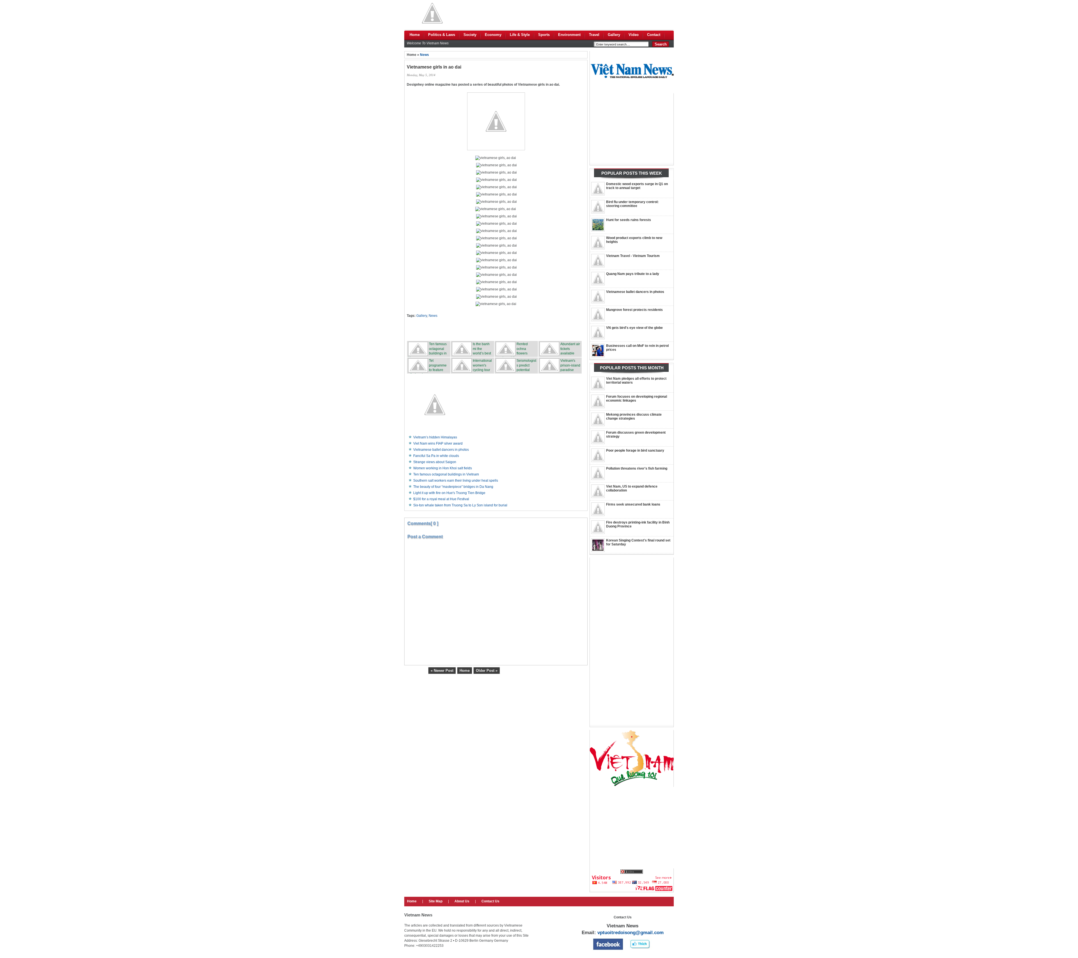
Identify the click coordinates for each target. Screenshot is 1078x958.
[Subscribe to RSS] (537, 329)
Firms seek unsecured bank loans (633, 504)
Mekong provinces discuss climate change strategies (634, 416)
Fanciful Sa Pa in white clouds (436, 456)
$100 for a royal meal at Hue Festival (441, 499)
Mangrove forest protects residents (634, 310)
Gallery (421, 316)
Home (465, 670)
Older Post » (486, 670)
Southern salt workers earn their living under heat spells (455, 481)
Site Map (435, 901)
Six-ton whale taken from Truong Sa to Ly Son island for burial (460, 505)
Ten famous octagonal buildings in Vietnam (446, 474)
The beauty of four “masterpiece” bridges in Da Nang (453, 487)
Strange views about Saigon (434, 462)
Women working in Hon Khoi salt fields (442, 468)
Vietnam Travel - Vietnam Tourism (633, 256)
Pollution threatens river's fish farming (636, 468)
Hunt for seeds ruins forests (628, 220)
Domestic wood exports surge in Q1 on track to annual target (637, 186)
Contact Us (490, 901)
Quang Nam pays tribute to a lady (632, 274)
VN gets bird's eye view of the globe (634, 328)
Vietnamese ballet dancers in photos (635, 292)
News (424, 55)
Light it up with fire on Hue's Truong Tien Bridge (449, 493)
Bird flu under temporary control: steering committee (632, 204)
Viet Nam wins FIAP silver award (438, 443)
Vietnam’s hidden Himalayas (435, 437)
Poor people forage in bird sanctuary (635, 450)
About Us (462, 901)
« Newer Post (442, 670)
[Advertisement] (571, 13)
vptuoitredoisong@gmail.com (630, 932)
